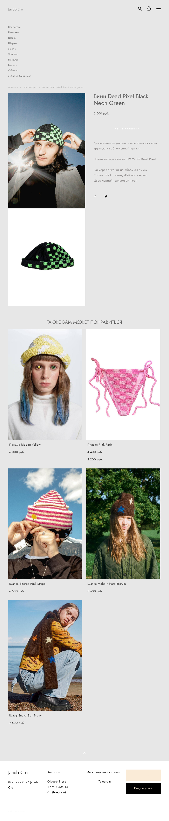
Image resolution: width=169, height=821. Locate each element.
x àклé (12, 49)
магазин (13, 87)
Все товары (15, 27)
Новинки (13, 32)
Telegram (105, 781)
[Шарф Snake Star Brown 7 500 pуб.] (45, 655)
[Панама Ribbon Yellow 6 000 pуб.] (45, 384)
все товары (30, 87)
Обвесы (13, 70)
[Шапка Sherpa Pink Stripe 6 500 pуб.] (45, 523)
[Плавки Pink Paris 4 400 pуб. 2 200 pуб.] (123, 384)
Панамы (13, 60)
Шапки (12, 38)
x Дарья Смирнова (19, 76)
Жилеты (13, 54)
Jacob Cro (15, 9)
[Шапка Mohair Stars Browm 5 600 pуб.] (123, 523)
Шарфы (12, 43)
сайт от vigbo (16, 811)
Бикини (12, 65)
